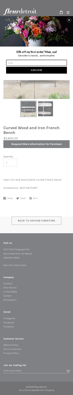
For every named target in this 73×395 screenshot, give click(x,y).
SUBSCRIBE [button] (36, 70)
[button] (69, 20)
